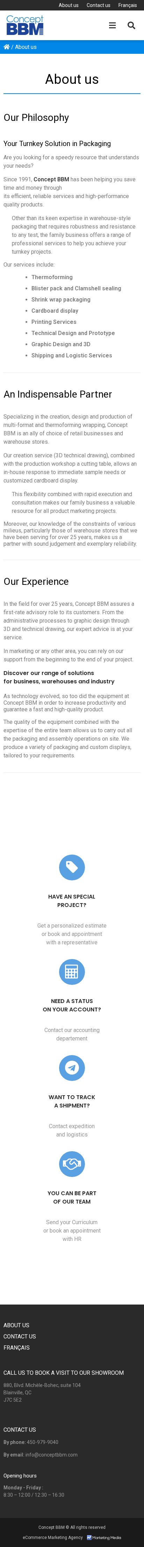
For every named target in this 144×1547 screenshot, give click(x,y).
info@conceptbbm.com (52, 1455)
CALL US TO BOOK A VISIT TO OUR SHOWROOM (63, 1373)
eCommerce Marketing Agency (53, 1537)
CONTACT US (19, 1429)
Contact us (98, 5)
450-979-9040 (42, 1442)
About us (69, 5)
